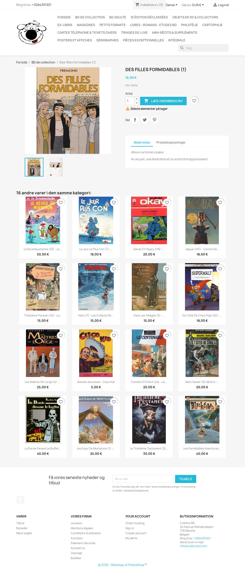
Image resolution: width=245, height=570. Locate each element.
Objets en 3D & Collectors (195, 17)
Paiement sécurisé (83, 543)
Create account (135, 533)
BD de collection (90, 17)
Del (135, 120)
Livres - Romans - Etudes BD (153, 25)
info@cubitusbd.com (193, 546)
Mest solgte (24, 533)
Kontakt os (78, 548)
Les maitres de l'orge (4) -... (43, 382)
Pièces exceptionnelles (143, 40)
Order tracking (135, 523)
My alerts (131, 538)
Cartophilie (212, 25)
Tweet (145, 120)
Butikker (76, 558)
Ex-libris (64, 25)
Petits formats (113, 25)
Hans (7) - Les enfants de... (96, 315)
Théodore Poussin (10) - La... (43, 315)
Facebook (20, 500)
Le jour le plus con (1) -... (96, 249)
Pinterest (154, 120)
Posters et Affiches (74, 40)
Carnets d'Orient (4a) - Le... (149, 382)
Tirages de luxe (134, 32)
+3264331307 (41, 5)
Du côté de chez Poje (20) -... (202, 315)
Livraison (76, 523)
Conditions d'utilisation (86, 533)
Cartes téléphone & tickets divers (87, 32)
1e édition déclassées (149, 17)
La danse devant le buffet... (42, 448)
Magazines (86, 25)
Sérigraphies (107, 40)
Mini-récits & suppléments (174, 32)
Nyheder (22, 528)
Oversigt (76, 553)
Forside (64, 17)
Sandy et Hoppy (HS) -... (149, 249)
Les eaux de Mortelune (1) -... (96, 448)
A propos (77, 538)
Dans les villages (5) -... (149, 315)
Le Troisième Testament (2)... (149, 448)
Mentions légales (82, 528)
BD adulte (117, 17)
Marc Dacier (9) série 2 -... (202, 382)
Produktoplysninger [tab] (171, 142)
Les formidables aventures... (202, 448)
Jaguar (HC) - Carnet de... (202, 249)
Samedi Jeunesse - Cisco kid (96, 382)
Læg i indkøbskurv (163, 101)
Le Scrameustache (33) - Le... (43, 249)
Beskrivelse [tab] (142, 142)
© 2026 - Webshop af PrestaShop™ (122, 565)
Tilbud (20, 523)
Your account (137, 516)
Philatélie (189, 25)
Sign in (129, 528)
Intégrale (176, 40)
